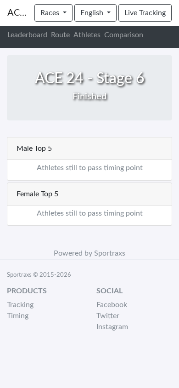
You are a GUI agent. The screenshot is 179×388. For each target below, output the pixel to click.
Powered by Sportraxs (89, 253)
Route (60, 35)
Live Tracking (145, 13)
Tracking (20, 304)
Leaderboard (27, 35)
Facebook (111, 304)
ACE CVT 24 (17, 12)
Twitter (107, 316)
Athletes (87, 35)
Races (50, 13)
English (92, 13)
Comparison (123, 35)
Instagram (112, 327)
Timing (17, 316)
